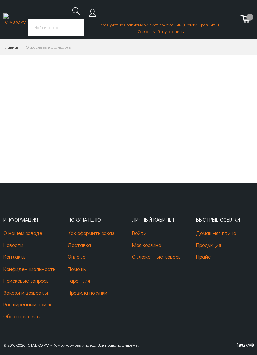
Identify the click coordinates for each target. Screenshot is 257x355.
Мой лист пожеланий (161, 24)
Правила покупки (87, 292)
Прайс (203, 256)
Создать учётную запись (161, 31)
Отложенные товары (157, 256)
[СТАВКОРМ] (15, 19)
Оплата (77, 256)
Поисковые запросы (26, 280)
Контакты (15, 256)
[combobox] (56, 27)
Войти (191, 24)
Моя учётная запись (120, 24)
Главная (11, 47)
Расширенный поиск (27, 304)
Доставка (79, 244)
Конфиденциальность (29, 268)
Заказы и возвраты (25, 292)
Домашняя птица (216, 232)
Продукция (208, 244)
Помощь (77, 268)
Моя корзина (146, 244)
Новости (13, 244)
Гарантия (79, 280)
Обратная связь (21, 316)
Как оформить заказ (91, 232)
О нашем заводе (22, 232)
